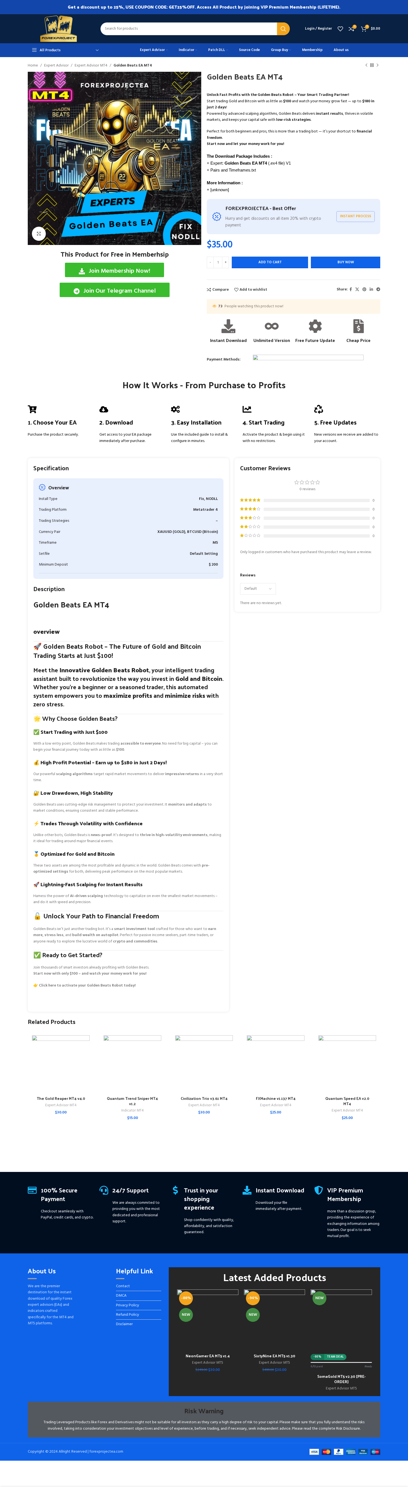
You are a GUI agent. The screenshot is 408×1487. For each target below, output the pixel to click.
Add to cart (270, 262)
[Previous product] (366, 65)
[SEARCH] (283, 28)
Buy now (346, 262)
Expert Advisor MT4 (91, 65)
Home (33, 65)
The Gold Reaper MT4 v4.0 (61, 1098)
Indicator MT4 (132, 1110)
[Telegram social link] (378, 290)
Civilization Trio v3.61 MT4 (204, 1098)
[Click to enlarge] (39, 234)
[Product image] (61, 1064)
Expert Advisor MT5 (207, 1363)
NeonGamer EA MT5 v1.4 (208, 1355)
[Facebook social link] (351, 290)
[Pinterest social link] (364, 290)
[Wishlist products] (340, 28)
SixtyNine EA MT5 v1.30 (274, 1355)
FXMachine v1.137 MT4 (276, 1098)
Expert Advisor (56, 65)
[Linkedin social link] (371, 290)
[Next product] (377, 65)
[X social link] (357, 290)
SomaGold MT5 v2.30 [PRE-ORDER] (341, 1379)
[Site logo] (58, 28)
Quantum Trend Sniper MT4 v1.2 (132, 1101)
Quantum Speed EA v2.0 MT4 (347, 1101)
